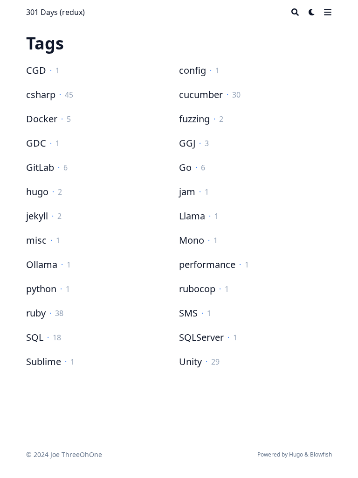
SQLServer (201, 337)
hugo (37, 191)
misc (36, 240)
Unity (190, 361)
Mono (191, 240)
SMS (188, 313)
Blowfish (321, 454)
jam (187, 191)
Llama (192, 216)
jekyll (37, 216)
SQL (34, 337)
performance (207, 264)
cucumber (201, 94)
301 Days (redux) (55, 12)
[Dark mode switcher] (312, 12)
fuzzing (194, 118)
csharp (40, 94)
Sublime (43, 361)
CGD (36, 70)
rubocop (197, 288)
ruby (36, 313)
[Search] (295, 12)
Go (185, 167)
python (41, 288)
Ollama (41, 264)
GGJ (187, 143)
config (192, 70)
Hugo (296, 454)
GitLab (40, 167)
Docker (41, 118)
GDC (36, 143)
